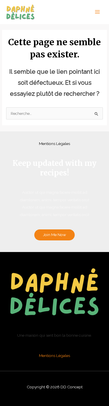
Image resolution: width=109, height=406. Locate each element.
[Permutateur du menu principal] (97, 12)
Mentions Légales (54, 143)
